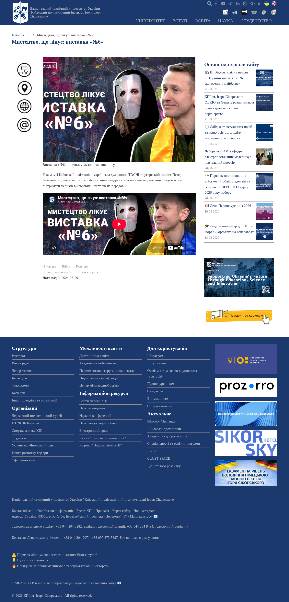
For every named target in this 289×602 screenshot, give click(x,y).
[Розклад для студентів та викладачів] (244, 11)
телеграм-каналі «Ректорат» (87, 566)
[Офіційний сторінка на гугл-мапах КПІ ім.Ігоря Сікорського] (252, 3)
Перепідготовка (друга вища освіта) (106, 371)
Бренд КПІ (84, 511)
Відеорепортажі (88, 272)
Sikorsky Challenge (161, 421)
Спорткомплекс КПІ (27, 430)
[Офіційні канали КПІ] (230, 3)
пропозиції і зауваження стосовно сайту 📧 (88, 583)
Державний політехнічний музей (37, 416)
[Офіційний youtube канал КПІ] (223, 3)
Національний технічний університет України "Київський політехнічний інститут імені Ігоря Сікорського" (65, 12)
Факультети (20, 385)
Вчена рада (20, 363)
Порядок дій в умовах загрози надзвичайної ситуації (57, 555)
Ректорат (18, 356)
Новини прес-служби (57, 272)
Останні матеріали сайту (231, 64)
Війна (66, 266)
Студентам (155, 391)
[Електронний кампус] (253, 11)
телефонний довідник (171, 526)
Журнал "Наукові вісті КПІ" (100, 445)
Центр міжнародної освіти (99, 385)
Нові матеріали (144, 511)
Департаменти (22, 371)
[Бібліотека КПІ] (263, 11)
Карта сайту (121, 511)
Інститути (19, 378)
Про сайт (102, 511)
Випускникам (157, 398)
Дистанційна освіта (94, 356)
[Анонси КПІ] (234, 11)
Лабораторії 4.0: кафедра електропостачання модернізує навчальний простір (228, 157)
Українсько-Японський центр (34, 445)
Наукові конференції (95, 416)
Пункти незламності (32, 560)
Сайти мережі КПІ (93, 401)
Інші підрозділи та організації (34, 400)
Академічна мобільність (97, 363)
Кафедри (18, 393)
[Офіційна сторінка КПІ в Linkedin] (238, 3)
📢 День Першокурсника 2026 (228, 206)
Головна (18, 35)
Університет (150, 20)
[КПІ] (267, 3)
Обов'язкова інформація (55, 511)
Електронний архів (94, 430)
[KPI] (274, 3)
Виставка (49, 266)
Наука (225, 20)
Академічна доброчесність (167, 436)
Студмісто (19, 438)
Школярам (155, 356)
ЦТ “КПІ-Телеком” (26, 423)
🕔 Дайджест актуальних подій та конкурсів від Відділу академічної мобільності (228, 132)
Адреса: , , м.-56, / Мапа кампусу (81, 516)
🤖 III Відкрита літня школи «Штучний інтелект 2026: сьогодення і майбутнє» (226, 78)
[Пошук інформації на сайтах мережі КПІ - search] (208, 3)
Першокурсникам (160, 384)
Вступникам (156, 363)
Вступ (179, 20)
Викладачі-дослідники (164, 429)
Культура (82, 266)
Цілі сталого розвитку (164, 466)
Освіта (203, 20)
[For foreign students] (272, 11)
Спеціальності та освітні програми (173, 443)
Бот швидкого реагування (139, 538)
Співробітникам (159, 406)
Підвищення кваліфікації (98, 378)
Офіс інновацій (23, 460)
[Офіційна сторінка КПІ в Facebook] (216, 3)
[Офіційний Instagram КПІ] (245, 3)
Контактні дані (23, 511)
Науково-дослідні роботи (98, 423)
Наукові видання (92, 408)
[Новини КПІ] (224, 11)
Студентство (256, 20)
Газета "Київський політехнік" (102, 438)
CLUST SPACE (158, 458)
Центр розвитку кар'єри (30, 453)
